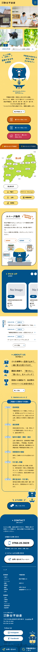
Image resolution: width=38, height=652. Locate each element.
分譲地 (6, 599)
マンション (7, 581)
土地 (5, 591)
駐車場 (6, 589)
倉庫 (5, 587)
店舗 (5, 583)
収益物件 (6, 607)
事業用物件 (7, 605)
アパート (6, 579)
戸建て (6, 577)
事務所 (6, 585)
